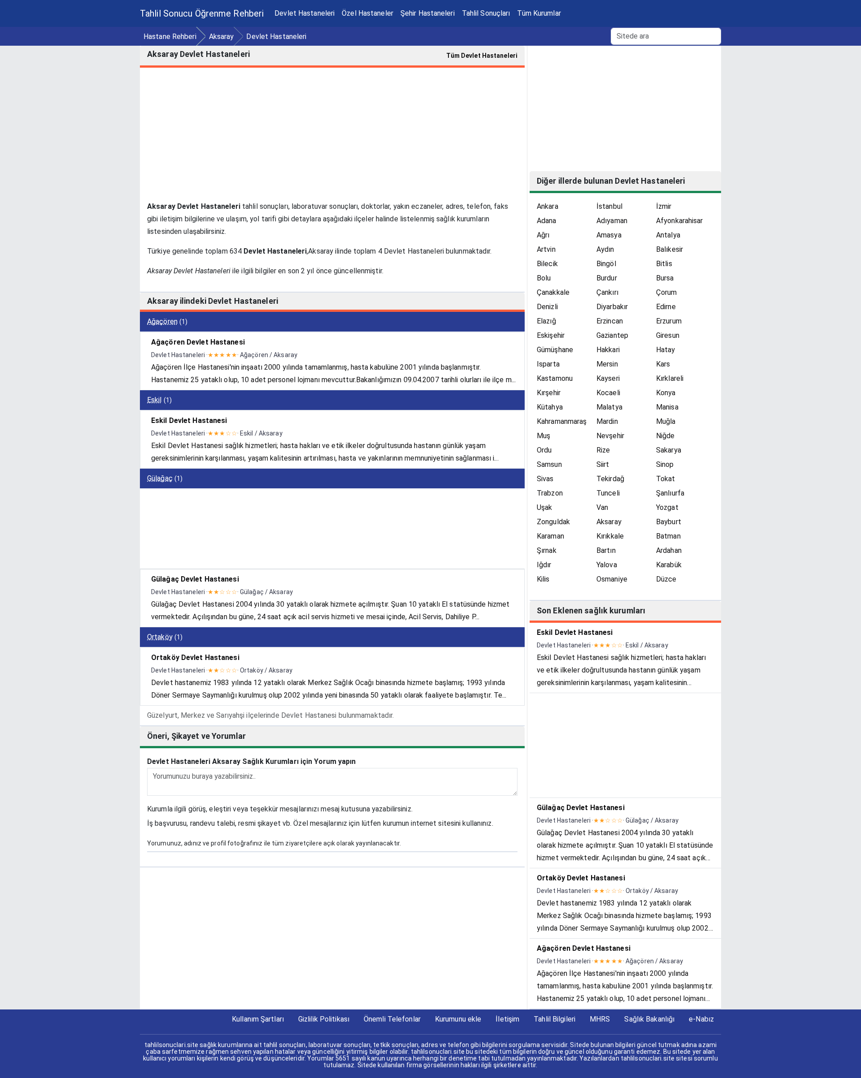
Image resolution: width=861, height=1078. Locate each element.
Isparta (548, 364)
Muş (543, 435)
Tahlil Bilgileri (554, 1019)
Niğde (665, 435)
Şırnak (547, 550)
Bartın (606, 550)
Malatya (609, 407)
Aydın (605, 249)
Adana (547, 220)
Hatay (665, 349)
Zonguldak (553, 521)
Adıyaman (611, 220)
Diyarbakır (612, 306)
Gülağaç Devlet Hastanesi (195, 579)
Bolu (544, 278)
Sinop (665, 464)
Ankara (547, 206)
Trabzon (550, 493)
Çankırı (607, 292)
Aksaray (609, 521)
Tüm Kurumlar (539, 13)
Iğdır (544, 565)
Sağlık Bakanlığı (649, 1019)
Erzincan (609, 321)
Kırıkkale (610, 536)
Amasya (609, 235)
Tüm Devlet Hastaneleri (481, 55)
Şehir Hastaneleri (427, 13)
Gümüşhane (555, 349)
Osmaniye (611, 579)
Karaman (550, 536)
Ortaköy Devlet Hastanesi (195, 657)
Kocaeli (608, 392)
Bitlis (664, 263)
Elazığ (546, 321)
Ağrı (543, 235)
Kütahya (550, 407)
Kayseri (608, 378)
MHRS (600, 1019)
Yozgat (667, 507)
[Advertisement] (332, 137)
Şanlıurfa (670, 493)
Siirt (602, 464)
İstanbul (609, 206)
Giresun (667, 335)
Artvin (546, 249)
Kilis (543, 579)
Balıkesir (669, 249)
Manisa (667, 407)
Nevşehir (610, 435)
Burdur (606, 278)
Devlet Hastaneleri (304, 13)
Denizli (547, 306)
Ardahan (669, 550)
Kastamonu (555, 378)
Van (602, 507)
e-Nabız (701, 1019)
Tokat (665, 478)
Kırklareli (669, 378)
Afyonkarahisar (679, 220)
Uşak (544, 507)
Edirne (666, 306)
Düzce (666, 579)
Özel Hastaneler (367, 13)
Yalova (606, 565)
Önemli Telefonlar (392, 1019)
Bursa (665, 278)
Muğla (666, 421)
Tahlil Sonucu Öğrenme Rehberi (202, 13)
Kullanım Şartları (258, 1019)
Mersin (607, 364)
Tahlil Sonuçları (486, 13)
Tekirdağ (610, 478)
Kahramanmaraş (562, 421)
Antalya (668, 235)
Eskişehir (551, 335)
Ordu (544, 450)
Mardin (607, 421)
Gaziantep (612, 335)
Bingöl (606, 263)
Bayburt (668, 521)
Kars (663, 364)
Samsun (549, 464)
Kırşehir (549, 392)
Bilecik (547, 263)
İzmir (664, 206)
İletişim (507, 1019)
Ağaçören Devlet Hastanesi (198, 342)
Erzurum (669, 321)
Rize (603, 450)
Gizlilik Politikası (323, 1019)
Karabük (669, 565)
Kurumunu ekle (458, 1019)
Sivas (545, 478)
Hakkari (608, 349)
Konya (666, 392)
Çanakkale (553, 292)
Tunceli (608, 493)
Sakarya (668, 450)
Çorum (666, 292)
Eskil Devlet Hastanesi (189, 420)
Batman (668, 536)
